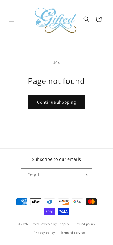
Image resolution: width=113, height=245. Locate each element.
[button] (11, 19)
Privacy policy (44, 232)
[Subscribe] (85, 175)
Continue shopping (56, 102)
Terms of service (73, 232)
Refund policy (85, 224)
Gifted (34, 223)
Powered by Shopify (55, 223)
